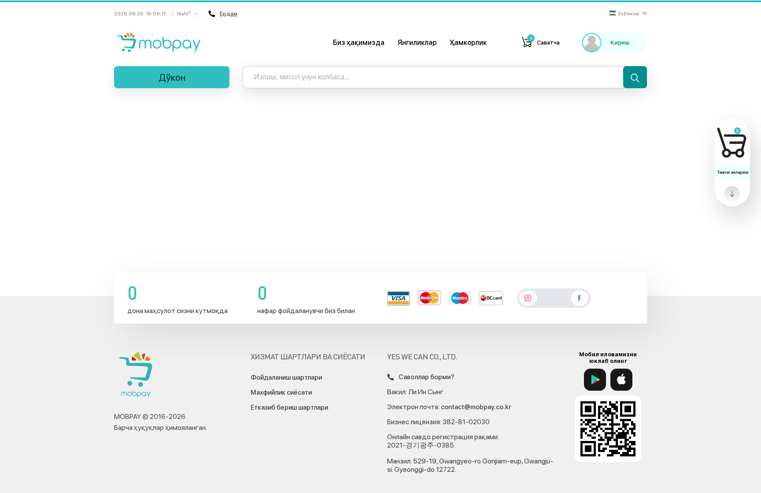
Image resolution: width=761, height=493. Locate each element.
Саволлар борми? (426, 377)
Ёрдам (228, 14)
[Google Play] (595, 380)
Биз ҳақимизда (358, 42)
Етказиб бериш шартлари (289, 407)
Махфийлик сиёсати (281, 392)
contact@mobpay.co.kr (476, 407)
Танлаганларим (732, 172)
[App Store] (621, 380)
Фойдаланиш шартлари (286, 377)
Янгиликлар (417, 42)
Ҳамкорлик (468, 42)
